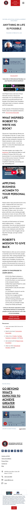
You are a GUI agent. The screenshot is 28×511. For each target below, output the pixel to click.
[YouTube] (15, 451)
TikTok (21, 338)
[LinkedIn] (9, 451)
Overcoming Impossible (12, 112)
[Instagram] (6, 451)
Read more (22, 429)
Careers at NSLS (6, 456)
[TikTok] (18, 451)
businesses (5, 152)
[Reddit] (21, 451)
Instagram (14, 338)
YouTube (19, 336)
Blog (3, 466)
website (7, 328)
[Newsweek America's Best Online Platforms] (9, 493)
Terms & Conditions (6, 458)
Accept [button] (14, 507)
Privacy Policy (5, 461)
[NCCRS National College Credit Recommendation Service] (18, 493)
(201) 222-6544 (8, 476)
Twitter (15, 336)
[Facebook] (3, 451)
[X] (12, 451)
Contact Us (4, 463)
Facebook (8, 338)
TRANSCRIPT (14, 76)
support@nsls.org (8, 480)
